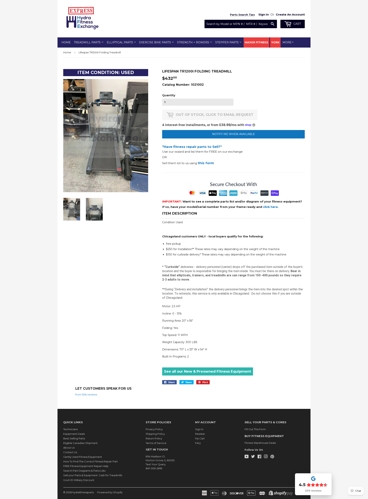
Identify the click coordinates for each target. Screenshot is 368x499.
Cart (297, 24)
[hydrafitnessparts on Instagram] (266, 457)
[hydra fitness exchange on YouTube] (247, 457)
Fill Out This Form (255, 429)
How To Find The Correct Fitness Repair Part (90, 461)
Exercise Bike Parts (155, 42)
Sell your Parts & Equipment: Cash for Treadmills (92, 475)
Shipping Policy (155, 433)
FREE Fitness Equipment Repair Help (85, 466)
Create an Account (290, 14)
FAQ (198, 443)
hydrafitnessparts (83, 492)
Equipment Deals (74, 433)
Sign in (263, 14)
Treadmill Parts (87, 42)
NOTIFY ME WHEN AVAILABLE (233, 134)
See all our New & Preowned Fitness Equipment (207, 371)
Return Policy (154, 438)
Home (66, 42)
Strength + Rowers (193, 42)
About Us (69, 447)
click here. (270, 207)
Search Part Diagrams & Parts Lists (84, 470)
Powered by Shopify (109, 492)
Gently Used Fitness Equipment (82, 456)
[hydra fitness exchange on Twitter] (253, 457)
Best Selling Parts (74, 438)
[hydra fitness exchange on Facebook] (259, 457)
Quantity (168, 95)
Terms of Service (156, 443)
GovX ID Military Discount (78, 480)
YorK (275, 42)
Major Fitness (256, 42)
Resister (200, 433)
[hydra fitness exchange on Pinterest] (272, 457)
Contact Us (70, 452)
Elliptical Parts (120, 42)
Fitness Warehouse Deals (260, 442)
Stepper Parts (227, 42)
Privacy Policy (154, 429)
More (287, 42)
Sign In (199, 429)
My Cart (200, 438)
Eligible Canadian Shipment (80, 443)
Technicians (70, 429)
